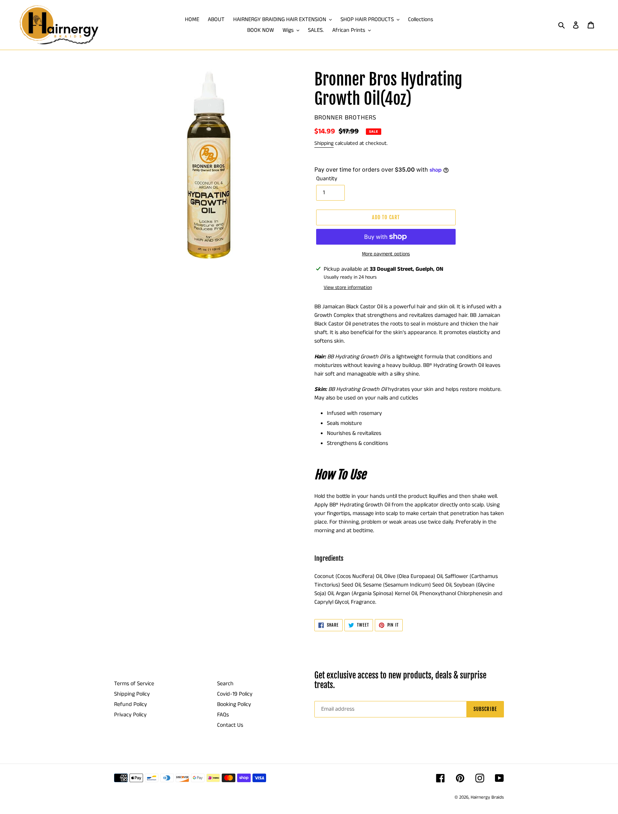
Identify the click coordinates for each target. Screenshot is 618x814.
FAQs (223, 715)
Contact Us (230, 725)
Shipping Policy (132, 694)
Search (225, 684)
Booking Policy (234, 704)
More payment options (386, 254)
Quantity (326, 179)
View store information (348, 287)
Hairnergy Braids (487, 797)
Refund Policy (130, 704)
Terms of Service (134, 684)
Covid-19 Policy (234, 694)
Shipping (324, 143)
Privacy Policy (130, 715)
